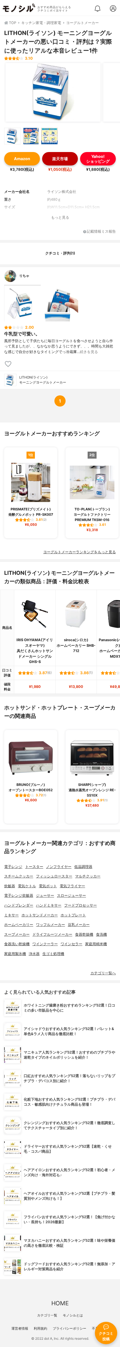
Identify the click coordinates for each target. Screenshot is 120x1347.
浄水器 (34, 954)
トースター (34, 867)
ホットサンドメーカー (39, 915)
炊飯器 (9, 886)
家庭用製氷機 (15, 954)
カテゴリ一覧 (47, 1315)
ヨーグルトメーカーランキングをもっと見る (79, 552)
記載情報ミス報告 (101, 232)
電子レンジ (13, 867)
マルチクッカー (87, 876)
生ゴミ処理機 (53, 954)
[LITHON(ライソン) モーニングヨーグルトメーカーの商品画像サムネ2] (31, 136)
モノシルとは (73, 1315)
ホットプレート (73, 915)
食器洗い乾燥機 (17, 944)
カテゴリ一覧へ (103, 973)
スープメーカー (17, 934)
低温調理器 (83, 867)
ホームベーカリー (18, 925)
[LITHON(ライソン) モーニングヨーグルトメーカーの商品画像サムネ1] (12, 136)
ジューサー (45, 895)
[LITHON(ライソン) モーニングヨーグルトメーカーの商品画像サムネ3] (49, 136)
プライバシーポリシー (69, 1328)
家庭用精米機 (96, 944)
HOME (60, 1303)
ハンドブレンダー (18, 905)
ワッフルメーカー (50, 925)
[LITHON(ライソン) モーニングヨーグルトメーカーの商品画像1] (53, 92)
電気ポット (48, 886)
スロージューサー (71, 895)
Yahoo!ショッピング (98, 159)
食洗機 (101, 934)
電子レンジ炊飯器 (18, 895)
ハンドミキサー (48, 905)
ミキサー (11, 915)
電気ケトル (27, 886)
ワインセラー (71, 944)
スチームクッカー (18, 876)
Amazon (22, 158)
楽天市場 (60, 158)
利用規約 (40, 1328)
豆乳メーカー (79, 925)
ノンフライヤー (58, 867)
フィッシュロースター (54, 876)
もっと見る (60, 217)
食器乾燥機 (84, 934)
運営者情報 (19, 1328)
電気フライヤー (72, 886)
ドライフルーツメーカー (52, 934)
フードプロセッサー (80, 905)
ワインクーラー (45, 944)
